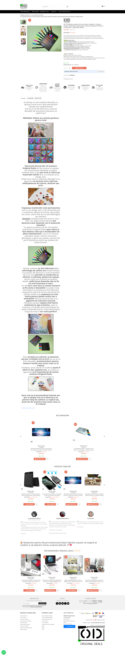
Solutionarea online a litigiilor (48, 624)
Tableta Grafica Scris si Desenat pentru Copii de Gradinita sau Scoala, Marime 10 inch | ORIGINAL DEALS (30, 494)
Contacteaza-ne (70, 626)
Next (23, 45)
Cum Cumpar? (45, 621)
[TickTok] (65, 603)
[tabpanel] (44, 38)
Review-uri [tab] (38, 98)
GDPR (43, 627)
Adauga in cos (79, 68)
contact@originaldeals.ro (91, 603)
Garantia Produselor (24, 619)
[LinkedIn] (62, 603)
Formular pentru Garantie (25, 621)
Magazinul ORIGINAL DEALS (28, 613)
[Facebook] (57, 603)
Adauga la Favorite (69, 79)
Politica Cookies (23, 629)
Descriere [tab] (23, 98)
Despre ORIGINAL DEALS (47, 615)
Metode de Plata (23, 615)
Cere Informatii (45, 622)
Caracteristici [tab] (30, 98)
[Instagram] (68, 603)
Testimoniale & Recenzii (47, 619)
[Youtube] (60, 603)
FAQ (43, 629)
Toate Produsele (25, 11)
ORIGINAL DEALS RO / (25, 15)
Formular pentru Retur (25, 624)
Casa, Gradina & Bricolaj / (37, 15)
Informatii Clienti (47, 613)
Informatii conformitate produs (28, 408)
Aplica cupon (100, 71)
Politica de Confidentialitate (36, 606)
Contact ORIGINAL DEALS (47, 617)
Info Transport (23, 617)
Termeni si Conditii (24, 626)
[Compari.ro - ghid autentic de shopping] (25, 650)
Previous (23, 19)
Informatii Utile (44, 11)
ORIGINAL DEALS (41, 446)
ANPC (43, 626)
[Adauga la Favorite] (47, 459)
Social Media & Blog (64, 11)
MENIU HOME (35, 11)
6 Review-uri (72, 29)
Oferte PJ (53, 11)
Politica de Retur (23, 622)
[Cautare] (67, 6)
